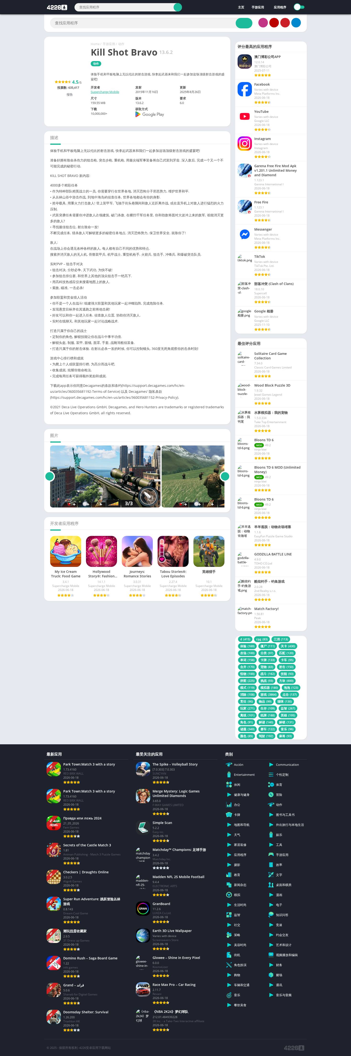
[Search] (178, 7)
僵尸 (268, 646)
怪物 (247, 674)
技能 (287, 674)
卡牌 (268, 660)
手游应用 (258, 7)
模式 (247, 687)
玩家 (247, 708)
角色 (246, 722)
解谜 (266, 722)
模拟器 (269, 687)
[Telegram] (296, 22)
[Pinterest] (285, 22)
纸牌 (268, 715)
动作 (121, 44)
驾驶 (266, 736)
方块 (286, 680)
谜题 (247, 729)
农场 (247, 653)
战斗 (268, 674)
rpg (262, 639)
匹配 (286, 653)
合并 (247, 667)
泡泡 (291, 687)
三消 (281, 639)
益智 (288, 708)
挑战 (267, 680)
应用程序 (280, 7)
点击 (289, 694)
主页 (240, 7)
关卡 (288, 646)
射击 (286, 667)
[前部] (49, 476)
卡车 (287, 660)
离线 (247, 715)
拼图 (247, 680)
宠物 (267, 667)
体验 (247, 646)
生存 (268, 708)
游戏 (269, 694)
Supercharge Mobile (105, 92)
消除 (247, 694)
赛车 (268, 729)
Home (95, 44)
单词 (247, 660)
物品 (265, 701)
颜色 (246, 736)
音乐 (287, 729)
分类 (267, 653)
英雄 (288, 715)
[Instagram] (263, 22)
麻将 (285, 736)
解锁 (286, 722)
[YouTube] (274, 22)
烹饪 (246, 701)
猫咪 (284, 701)
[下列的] (225, 476)
